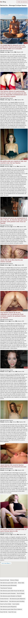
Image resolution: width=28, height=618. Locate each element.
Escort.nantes (16, 604)
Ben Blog (3, 2)
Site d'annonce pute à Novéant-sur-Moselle (10, 596)
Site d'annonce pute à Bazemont (17, 598)
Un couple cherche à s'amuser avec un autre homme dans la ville (13, 530)
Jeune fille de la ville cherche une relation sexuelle (11, 260)
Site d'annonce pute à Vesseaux (8, 593)
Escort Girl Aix (3, 612)
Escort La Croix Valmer (5, 604)
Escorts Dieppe (20, 593)
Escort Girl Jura (12, 612)
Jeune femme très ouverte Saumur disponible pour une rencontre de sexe (13, 466)
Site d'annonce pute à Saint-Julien (8, 582)
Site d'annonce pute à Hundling (16, 601)
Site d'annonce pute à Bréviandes (8, 585)
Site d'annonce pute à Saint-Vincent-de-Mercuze (12, 590)
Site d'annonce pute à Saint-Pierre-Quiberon (11, 609)
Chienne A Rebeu (14, 580)
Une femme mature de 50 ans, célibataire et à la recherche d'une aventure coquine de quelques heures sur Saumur (13, 315)
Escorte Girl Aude (4, 580)
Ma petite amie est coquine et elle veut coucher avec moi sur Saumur (13, 162)
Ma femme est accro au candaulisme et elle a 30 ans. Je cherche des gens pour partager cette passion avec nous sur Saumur (13, 220)
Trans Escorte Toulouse (6, 588)
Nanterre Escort (4, 601)
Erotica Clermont (4, 598)
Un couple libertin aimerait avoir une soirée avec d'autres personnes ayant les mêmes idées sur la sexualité (13, 46)
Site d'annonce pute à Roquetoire (8, 606)
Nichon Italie (21, 582)
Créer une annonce (22, 2)
